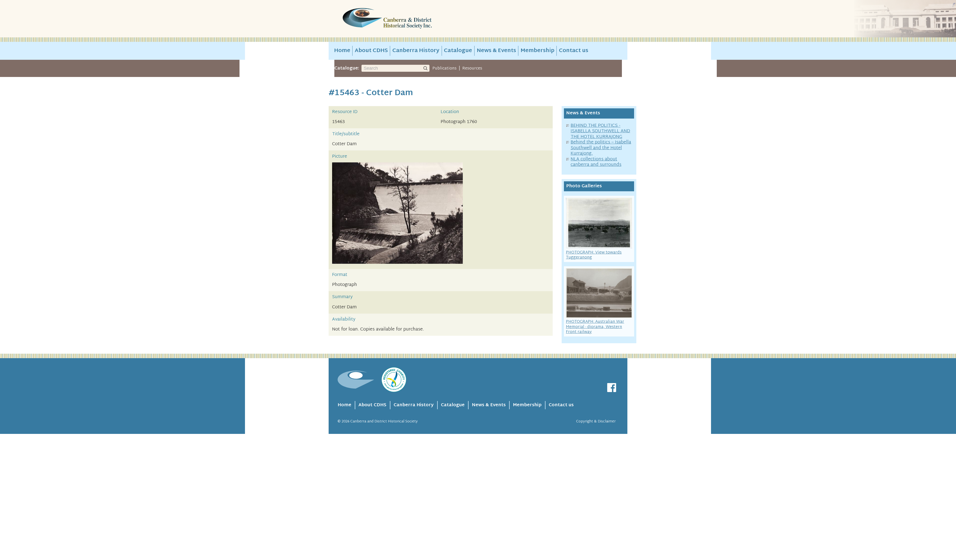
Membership (537, 51)
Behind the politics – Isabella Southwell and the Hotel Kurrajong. (601, 148)
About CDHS (371, 51)
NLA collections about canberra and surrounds (596, 162)
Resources (472, 68)
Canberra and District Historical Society (384, 421)
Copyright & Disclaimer (596, 421)
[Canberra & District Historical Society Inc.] (405, 19)
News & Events (496, 51)
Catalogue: (346, 68)
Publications (444, 68)
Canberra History (415, 51)
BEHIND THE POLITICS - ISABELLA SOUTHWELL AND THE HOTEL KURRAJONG (600, 131)
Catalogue (458, 51)
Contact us (573, 51)
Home (342, 51)
